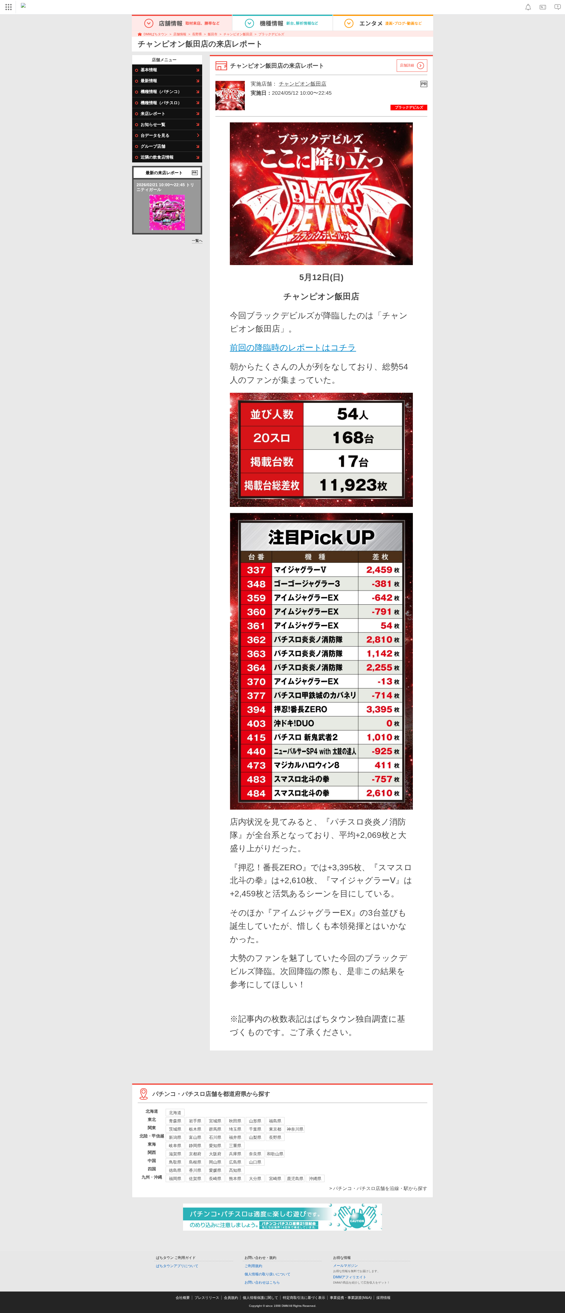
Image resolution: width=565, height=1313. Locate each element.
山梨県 (255, 1137)
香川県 (195, 1170)
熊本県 (235, 1178)
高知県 (235, 1170)
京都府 (195, 1153)
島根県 (195, 1162)
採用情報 (383, 1298)
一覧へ (197, 241)
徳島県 (175, 1170)
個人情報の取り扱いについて (267, 1274)
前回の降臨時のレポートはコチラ (293, 347)
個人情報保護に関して (260, 1298)
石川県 (215, 1137)
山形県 (255, 1121)
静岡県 (195, 1145)
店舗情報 (179, 34)
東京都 (275, 1129)
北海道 (175, 1112)
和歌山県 (275, 1153)
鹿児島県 (295, 1178)
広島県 (235, 1162)
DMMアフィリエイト (349, 1277)
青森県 (175, 1121)
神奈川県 (295, 1129)
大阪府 (215, 1153)
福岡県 (175, 1178)
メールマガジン (345, 1266)
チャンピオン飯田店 (237, 34)
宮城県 (215, 1121)
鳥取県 (175, 1162)
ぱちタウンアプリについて (177, 1266)
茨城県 (175, 1129)
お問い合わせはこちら (262, 1282)
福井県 (235, 1137)
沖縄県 (315, 1178)
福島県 (275, 1121)
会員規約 (231, 1298)
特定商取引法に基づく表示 (304, 1298)
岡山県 (215, 1162)
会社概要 (183, 1298)
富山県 (195, 1137)
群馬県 (215, 1129)
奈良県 (255, 1153)
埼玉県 (235, 1129)
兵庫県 (235, 1153)
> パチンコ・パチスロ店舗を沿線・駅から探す (378, 1188)
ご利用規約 (253, 1266)
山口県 (255, 1162)
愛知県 (215, 1145)
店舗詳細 (407, 65)
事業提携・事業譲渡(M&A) (351, 1298)
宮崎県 (275, 1178)
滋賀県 (175, 1153)
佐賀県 (195, 1178)
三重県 (235, 1145)
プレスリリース (207, 1298)
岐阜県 (175, 1145)
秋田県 (235, 1121)
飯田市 (212, 34)
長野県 (197, 34)
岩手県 (195, 1121)
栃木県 (195, 1129)
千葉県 (255, 1129)
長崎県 (215, 1178)
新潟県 (175, 1137)
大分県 (255, 1178)
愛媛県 (215, 1170)
